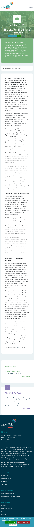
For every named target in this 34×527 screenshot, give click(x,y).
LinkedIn (3, 514)
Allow (18, 35)
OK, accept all (11, 522)
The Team (4, 484)
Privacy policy (22, 525)
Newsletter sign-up (6, 508)
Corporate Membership (7, 493)
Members (4, 481)
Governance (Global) (7, 478)
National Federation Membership (10, 496)
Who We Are (4, 475)
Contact (3, 505)
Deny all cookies (24, 522)
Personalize (12, 525)
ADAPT (19, 347)
